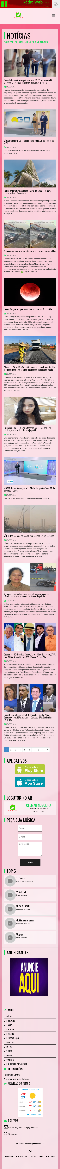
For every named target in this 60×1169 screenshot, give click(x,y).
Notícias (10, 1029)
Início (8, 1016)
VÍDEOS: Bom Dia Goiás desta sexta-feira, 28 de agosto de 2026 (29, 142)
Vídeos (9, 1050)
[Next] (43, 749)
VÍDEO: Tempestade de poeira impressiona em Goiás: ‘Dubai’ (29, 536)
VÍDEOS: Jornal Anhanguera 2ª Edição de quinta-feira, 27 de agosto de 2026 (29, 489)
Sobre (9, 1025)
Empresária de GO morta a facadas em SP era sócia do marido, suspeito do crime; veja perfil (27, 429)
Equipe (9, 1055)
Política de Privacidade (16, 1063)
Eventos (10, 1042)
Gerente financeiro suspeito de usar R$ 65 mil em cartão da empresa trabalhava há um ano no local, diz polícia (30, 81)
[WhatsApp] (30, 1151)
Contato (10, 1059)
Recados (10, 1033)
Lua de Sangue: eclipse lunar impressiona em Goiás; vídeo (28, 309)
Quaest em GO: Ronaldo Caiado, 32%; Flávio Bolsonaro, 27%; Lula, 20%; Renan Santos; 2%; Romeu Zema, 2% (30, 655)
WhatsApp (12, 1134)
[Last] (47, 749)
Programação (12, 1038)
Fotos (9, 1046)
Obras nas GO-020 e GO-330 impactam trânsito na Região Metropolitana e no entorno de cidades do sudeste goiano (29, 368)
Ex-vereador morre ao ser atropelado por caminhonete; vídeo (30, 251)
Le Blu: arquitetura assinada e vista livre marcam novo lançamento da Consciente (27, 192)
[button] (53, 16)
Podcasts (10, 1020)
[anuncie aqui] (28, 972)
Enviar (30, 862)
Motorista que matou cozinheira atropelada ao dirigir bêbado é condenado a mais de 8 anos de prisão (27, 595)
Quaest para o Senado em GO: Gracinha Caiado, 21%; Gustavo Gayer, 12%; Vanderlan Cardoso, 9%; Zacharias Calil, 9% (28, 717)
